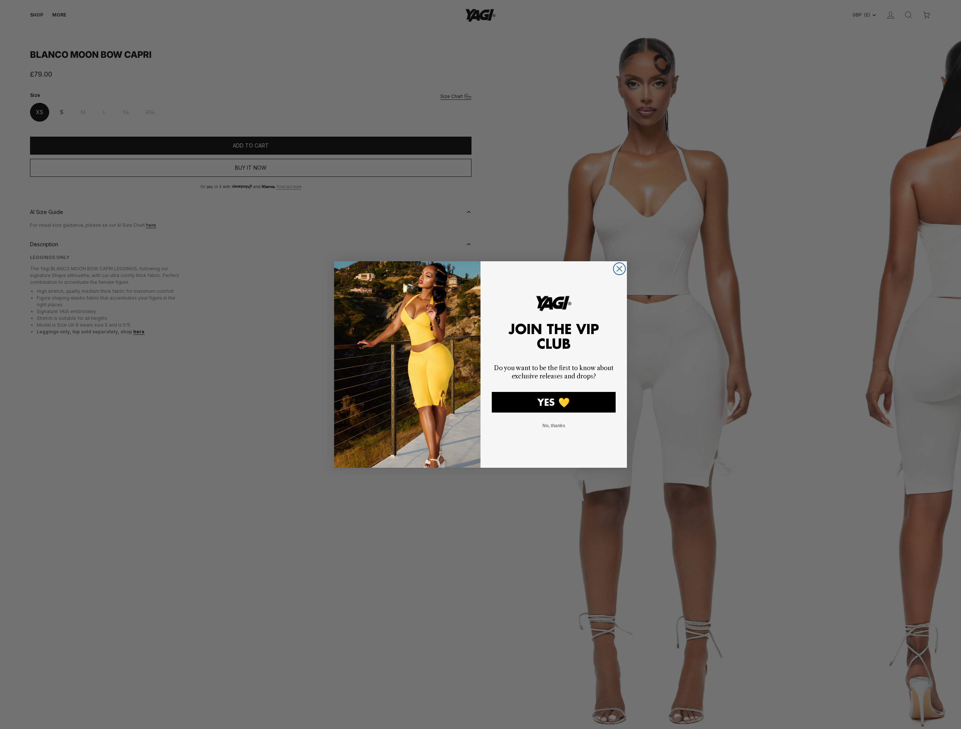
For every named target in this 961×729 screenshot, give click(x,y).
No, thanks (553, 425)
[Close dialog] (619, 269)
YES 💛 (554, 402)
